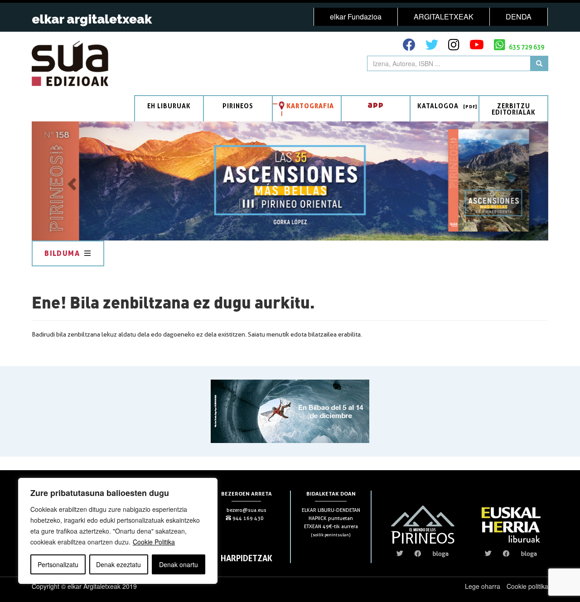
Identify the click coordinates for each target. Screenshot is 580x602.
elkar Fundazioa (356, 16)
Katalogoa (438, 106)
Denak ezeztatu (118, 564)
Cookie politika (527, 586)
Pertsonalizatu (58, 564)
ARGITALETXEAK (444, 16)
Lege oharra (482, 586)
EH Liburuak (169, 106)
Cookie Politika (154, 541)
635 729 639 (526, 47)
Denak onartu (178, 564)
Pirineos (237, 106)
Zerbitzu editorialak (514, 109)
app (375, 104)
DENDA (519, 16)
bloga (441, 553)
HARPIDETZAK (246, 558)
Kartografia (310, 106)
